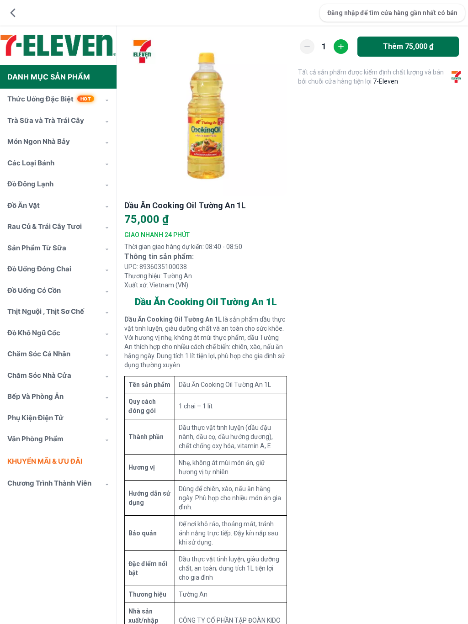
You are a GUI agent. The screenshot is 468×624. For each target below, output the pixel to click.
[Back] (13, 13)
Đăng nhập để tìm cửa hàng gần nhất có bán (392, 12)
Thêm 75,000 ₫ (408, 46)
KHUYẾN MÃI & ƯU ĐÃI (44, 461)
